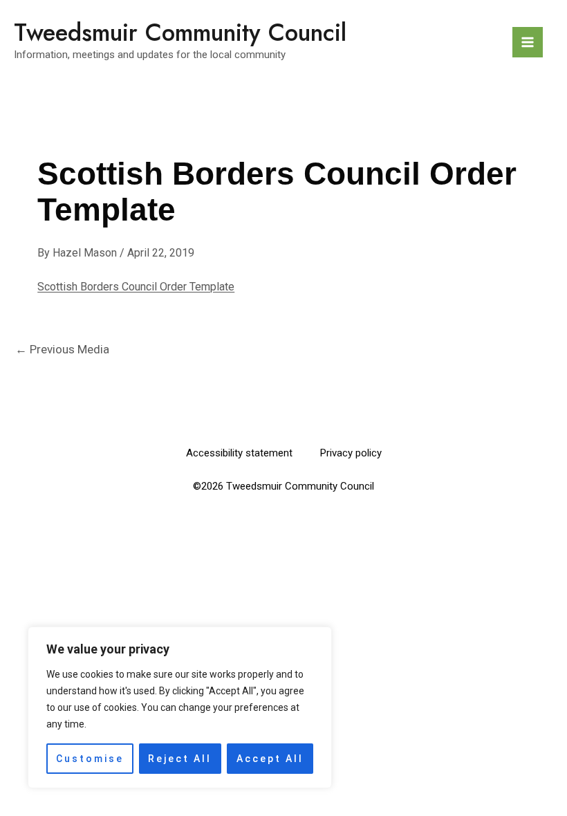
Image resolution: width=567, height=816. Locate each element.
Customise (90, 758)
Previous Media (62, 349)
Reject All (180, 758)
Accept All (270, 758)
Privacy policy (351, 453)
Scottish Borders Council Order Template (135, 286)
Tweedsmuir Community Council (180, 32)
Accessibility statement (239, 453)
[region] (180, 707)
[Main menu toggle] (527, 42)
